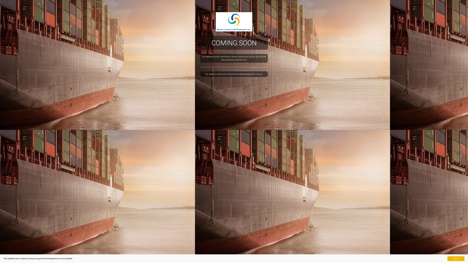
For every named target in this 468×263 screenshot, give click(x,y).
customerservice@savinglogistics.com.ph (244, 74)
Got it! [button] (456, 259)
